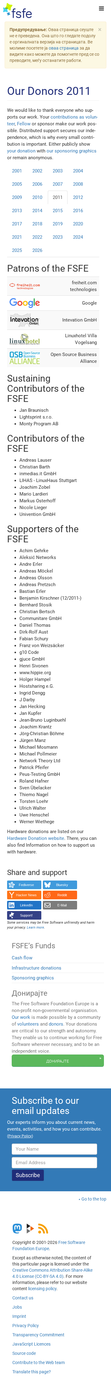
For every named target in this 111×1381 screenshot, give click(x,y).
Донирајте (57, 1060)
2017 (17, 224)
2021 (17, 237)
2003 (58, 171)
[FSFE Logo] (17, 10)
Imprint (19, 1316)
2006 (37, 184)
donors (56, 1024)
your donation (21, 151)
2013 (17, 210)
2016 (78, 210)
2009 (17, 197)
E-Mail (62, 905)
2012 (78, 197)
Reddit (62, 895)
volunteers (28, 1024)
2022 (37, 237)
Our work (21, 1017)
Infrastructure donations (36, 968)
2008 (78, 184)
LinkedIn (26, 905)
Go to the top (93, 1199)
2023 (58, 237)
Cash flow (22, 958)
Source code (24, 1353)
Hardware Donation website (35, 838)
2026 (37, 250)
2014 (37, 210)
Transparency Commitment (38, 1334)
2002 (37, 171)
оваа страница (64, 48)
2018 (37, 224)
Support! (26, 915)
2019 (58, 224)
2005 (17, 184)
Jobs (17, 1307)
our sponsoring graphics (72, 151)
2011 (58, 197)
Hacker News (26, 895)
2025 (17, 250)
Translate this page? (31, 1371)
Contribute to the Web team (38, 1362)
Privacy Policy (25, 1325)
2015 (58, 210)
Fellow (24, 124)
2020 (78, 224)
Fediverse (26, 885)
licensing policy (42, 1288)
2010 (37, 197)
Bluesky (62, 885)
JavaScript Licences (31, 1344)
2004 (78, 171)
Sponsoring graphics (33, 978)
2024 (78, 237)
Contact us (22, 1297)
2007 (58, 184)
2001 (17, 171)
